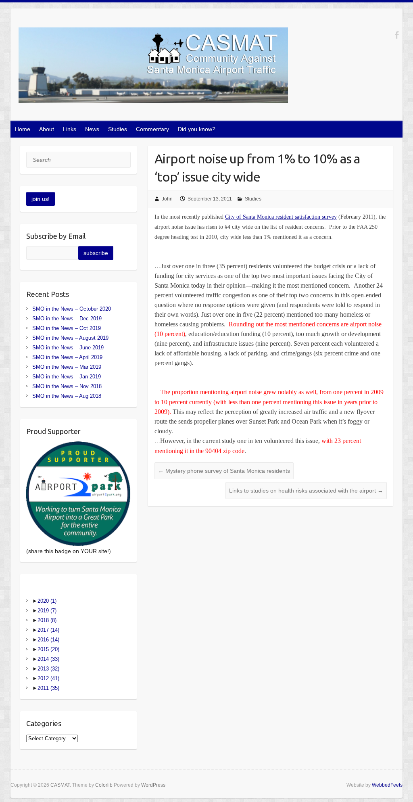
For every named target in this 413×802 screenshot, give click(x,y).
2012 (48, 678)
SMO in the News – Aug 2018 (66, 396)
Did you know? (196, 129)
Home (22, 129)
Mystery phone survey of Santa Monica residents (224, 471)
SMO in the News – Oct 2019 (66, 328)
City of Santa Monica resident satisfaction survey (281, 217)
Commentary (152, 129)
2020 (47, 601)
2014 (48, 659)
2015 (48, 649)
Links (69, 129)
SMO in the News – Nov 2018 (67, 386)
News (92, 129)
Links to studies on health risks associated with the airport (306, 490)
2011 (48, 688)
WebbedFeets (387, 785)
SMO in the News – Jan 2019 (66, 377)
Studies (117, 129)
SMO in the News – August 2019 (70, 338)
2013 (48, 669)
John (167, 199)
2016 (48, 640)
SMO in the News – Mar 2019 (66, 367)
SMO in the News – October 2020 (71, 309)
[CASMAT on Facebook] (396, 35)
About (46, 129)
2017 (48, 630)
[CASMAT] (153, 67)
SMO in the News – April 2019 (67, 357)
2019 (47, 611)
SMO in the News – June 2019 (68, 348)
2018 (47, 620)
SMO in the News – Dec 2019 (67, 318)
